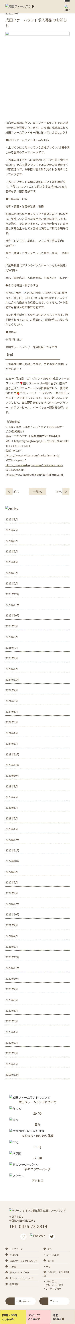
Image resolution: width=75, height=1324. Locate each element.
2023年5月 (11, 818)
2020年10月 (12, 978)
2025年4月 (11, 647)
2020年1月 (11, 1064)
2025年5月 (11, 637)
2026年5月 (11, 551)
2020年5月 (11, 1021)
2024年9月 (11, 690)
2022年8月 (11, 872)
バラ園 (12, 1266)
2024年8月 (11, 701)
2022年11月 (12, 850)
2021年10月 (12, 914)
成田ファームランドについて (23, 1260)
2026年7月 (11, 530)
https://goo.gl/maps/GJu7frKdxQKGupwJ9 (41, 441)
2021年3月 (11, 946)
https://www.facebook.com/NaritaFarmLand (34, 474)
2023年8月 (11, 786)
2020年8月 (11, 1000)
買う (50, 1248)
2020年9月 (11, 989)
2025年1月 (11, 669)
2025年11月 (12, 605)
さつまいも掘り (53, 1288)
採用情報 (13, 1284)
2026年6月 (11, 541)
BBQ (48, 1266)
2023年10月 (12, 775)
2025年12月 (12, 594)
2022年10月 (12, 861)
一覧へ (37, 491)
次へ (61, 491)
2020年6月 (11, 1010)
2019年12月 (12, 1074)
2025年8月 (11, 626)
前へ (13, 491)
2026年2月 (11, 583)
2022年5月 (11, 882)
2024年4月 (11, 733)
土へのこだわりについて (21, 1278)
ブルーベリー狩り (54, 1285)
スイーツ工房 (52, 1254)
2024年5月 (11, 722)
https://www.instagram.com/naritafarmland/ (34, 465)
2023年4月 (11, 829)
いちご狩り (51, 1281)
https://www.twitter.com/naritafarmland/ (32, 455)
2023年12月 (12, 754)
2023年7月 (11, 797)
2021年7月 (11, 936)
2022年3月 (11, 893)
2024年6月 (11, 711)
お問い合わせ (22, 1301)
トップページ (16, 1248)
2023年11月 (12, 765)
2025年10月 (12, 615)
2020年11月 (12, 968)
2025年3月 (11, 658)
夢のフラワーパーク (19, 1272)
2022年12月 (12, 840)
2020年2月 (11, 1053)
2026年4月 (11, 562)
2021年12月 (12, 904)
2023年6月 (11, 807)
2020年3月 (11, 1042)
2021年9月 (11, 925)
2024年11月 (12, 679)
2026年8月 (11, 519)
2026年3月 (11, 573)
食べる (51, 1260)
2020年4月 (11, 1032)
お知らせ (13, 1254)
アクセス (54, 1301)
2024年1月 (11, 743)
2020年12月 (12, 957)
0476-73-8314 (33, 1226)
